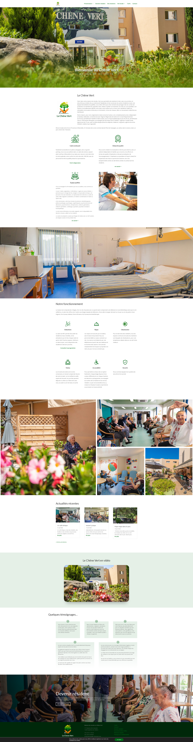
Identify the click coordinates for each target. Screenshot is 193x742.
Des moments (111, 3)
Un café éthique (62, 525)
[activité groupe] (144, 423)
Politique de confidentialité (121, 734)
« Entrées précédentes (61, 542)
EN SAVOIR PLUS (63, 704)
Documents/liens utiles (120, 731)
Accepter (119, 739)
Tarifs (129, 3)
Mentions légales (119, 732)
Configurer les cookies (74, 740)
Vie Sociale (120, 3)
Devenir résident (100, 3)
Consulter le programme (67, 348)
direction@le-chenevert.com (94, 736)
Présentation (88, 3)
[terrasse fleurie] (48, 447)
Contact (134, 3)
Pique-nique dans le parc (123, 526)
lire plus (59, 535)
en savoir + (118, 166)
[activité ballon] (120, 471)
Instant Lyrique (91, 525)
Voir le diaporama (75, 163)
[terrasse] (169, 471)
